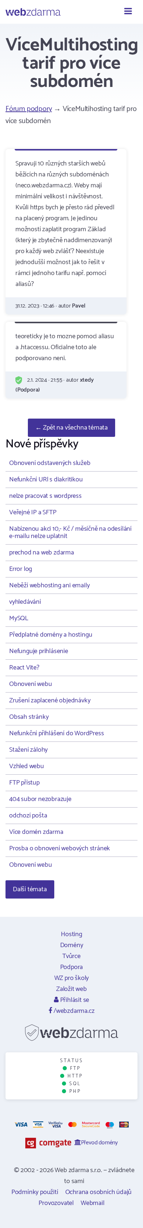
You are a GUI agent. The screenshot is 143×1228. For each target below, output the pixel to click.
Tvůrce (71, 956)
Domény (71, 945)
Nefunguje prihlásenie (38, 651)
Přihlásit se (74, 1000)
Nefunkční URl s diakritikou (46, 479)
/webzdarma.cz (73, 1011)
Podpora (71, 967)
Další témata (30, 889)
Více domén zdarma (36, 832)
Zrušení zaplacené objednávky (49, 700)
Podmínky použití (34, 1192)
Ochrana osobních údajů (98, 1192)
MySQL (18, 618)
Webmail (92, 1203)
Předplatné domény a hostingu (50, 634)
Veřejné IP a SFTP (32, 512)
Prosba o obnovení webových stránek (59, 848)
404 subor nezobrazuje (40, 799)
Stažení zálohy (28, 749)
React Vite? (24, 667)
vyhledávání (25, 601)
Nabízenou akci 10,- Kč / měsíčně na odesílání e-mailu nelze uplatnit (70, 532)
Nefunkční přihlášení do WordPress (56, 733)
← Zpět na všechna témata (71, 427)
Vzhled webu (26, 766)
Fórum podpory (29, 109)
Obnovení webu (30, 684)
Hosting (71, 934)
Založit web (71, 989)
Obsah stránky (28, 717)
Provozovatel (56, 1203)
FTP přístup (24, 782)
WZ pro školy (71, 978)
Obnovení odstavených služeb (50, 463)
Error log (20, 569)
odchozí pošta (28, 815)
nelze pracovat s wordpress (45, 496)
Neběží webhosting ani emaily (49, 585)
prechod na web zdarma (41, 552)
